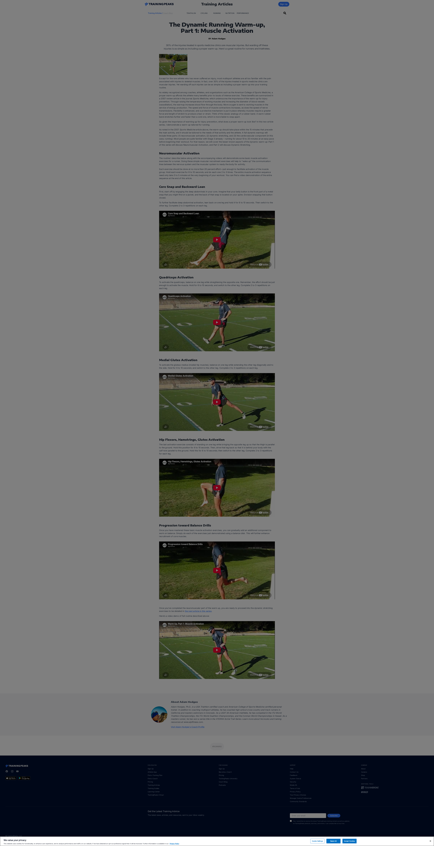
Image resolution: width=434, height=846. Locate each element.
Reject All (333, 841)
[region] (217, 841)
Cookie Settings (317, 841)
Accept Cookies (349, 841)
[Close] (430, 841)
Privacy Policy (174, 844)
